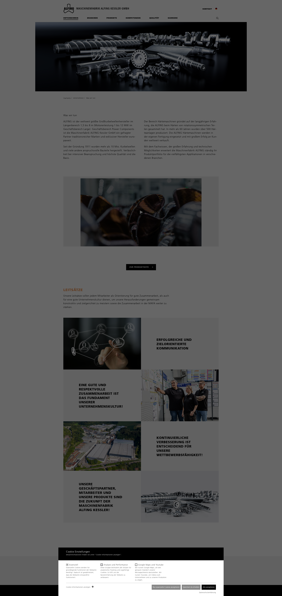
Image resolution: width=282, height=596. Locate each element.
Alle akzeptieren (209, 587)
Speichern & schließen (191, 587)
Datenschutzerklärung (207, 592)
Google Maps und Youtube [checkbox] (150, 565)
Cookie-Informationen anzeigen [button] (78, 587)
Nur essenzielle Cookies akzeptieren (166, 587)
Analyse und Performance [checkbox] (116, 565)
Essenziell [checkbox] (73, 565)
